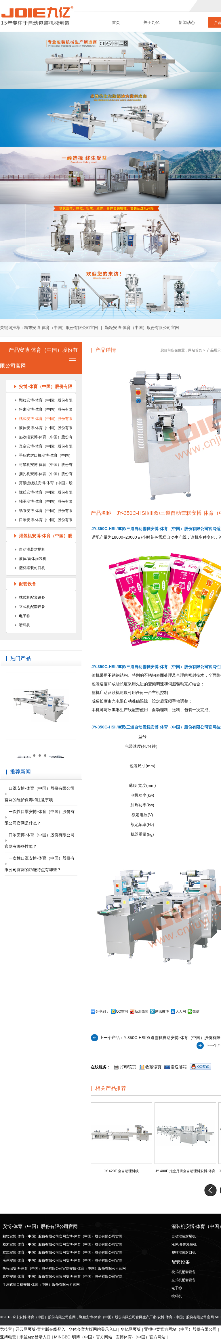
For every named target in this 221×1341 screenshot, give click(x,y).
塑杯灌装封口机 (32, 568)
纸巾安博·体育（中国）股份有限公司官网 (39, 511)
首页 (116, 22)
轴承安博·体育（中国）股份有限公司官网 (39, 502)
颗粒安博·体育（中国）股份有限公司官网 (142, 327)
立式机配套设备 (32, 606)
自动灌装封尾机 (32, 549)
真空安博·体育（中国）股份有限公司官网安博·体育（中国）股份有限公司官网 (40, 447)
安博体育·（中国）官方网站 (140, 1337)
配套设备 (27, 583)
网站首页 (195, 350)
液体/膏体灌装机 (32, 558)
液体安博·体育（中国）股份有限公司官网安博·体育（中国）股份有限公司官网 (40, 429)
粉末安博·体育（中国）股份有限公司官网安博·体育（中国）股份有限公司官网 (40, 410)
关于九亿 (151, 22)
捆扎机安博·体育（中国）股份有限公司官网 (39, 475)
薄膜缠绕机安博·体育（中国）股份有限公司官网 (39, 484)
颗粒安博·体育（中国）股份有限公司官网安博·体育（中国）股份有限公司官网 (40, 401)
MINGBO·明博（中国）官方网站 (83, 1337)
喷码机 (24, 625)
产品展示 (214, 350)
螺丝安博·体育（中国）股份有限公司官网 (39, 493)
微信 (196, 1011)
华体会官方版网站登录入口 (93, 1329)
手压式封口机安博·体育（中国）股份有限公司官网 (39, 456)
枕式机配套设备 (32, 597)
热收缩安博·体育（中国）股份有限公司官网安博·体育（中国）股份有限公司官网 (40, 438)
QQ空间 (122, 1011)
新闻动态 (187, 22)
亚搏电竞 (8, 1337)
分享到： (102, 1011)
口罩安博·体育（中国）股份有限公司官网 (39, 521)
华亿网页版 (131, 1329)
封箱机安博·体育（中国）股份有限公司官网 (39, 465)
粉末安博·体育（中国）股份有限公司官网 (61, 327)
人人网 (181, 1011)
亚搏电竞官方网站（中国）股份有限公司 (180, 1329)
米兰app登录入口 (35, 1337)
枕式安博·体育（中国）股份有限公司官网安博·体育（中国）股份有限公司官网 (40, 419)
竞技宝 (6, 1329)
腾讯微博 (162, 1011)
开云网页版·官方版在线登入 (40, 1329)
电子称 (24, 616)
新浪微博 (141, 1011)
